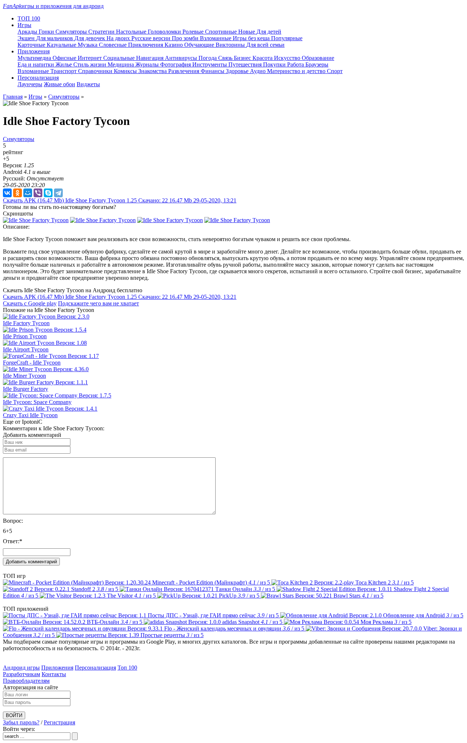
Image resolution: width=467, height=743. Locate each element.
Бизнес (243, 58)
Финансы (213, 71)
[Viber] (38, 192)
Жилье (64, 64)
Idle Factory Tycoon (26, 323)
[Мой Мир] (27, 192)
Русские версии (151, 38)
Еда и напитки (36, 64)
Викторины (231, 45)
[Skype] (48, 192)
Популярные (286, 38)
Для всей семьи (265, 45)
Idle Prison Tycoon (25, 336)
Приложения (57, 667)
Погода (208, 58)
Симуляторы (71, 31)
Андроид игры (21, 667)
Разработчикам (21, 674)
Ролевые (193, 31)
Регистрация (59, 722)
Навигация (150, 58)
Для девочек (90, 38)
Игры (35, 97)
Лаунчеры (30, 84)
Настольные (132, 31)
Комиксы (126, 71)
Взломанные (216, 38)
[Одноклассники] (17, 192)
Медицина (121, 64)
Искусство (288, 58)
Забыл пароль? (21, 722)
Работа (296, 64)
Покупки (275, 64)
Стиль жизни (90, 64)
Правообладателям (26, 681)
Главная (13, 97)
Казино (174, 45)
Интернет (90, 58)
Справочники (96, 71)
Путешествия (245, 64)
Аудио (258, 71)
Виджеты (88, 84)
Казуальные (62, 45)
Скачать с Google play (30, 303)
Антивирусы (181, 58)
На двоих (119, 38)
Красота (263, 58)
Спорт (335, 71)
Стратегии (102, 31)
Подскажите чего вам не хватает (98, 303)
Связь (226, 58)
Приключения (146, 45)
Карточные (32, 45)
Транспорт (64, 71)
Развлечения (184, 71)
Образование (318, 58)
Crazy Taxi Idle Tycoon (30, 415)
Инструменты (210, 64)
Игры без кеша (252, 38)
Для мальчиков (55, 38)
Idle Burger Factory (25, 389)
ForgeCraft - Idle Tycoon (32, 362)
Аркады (28, 31)
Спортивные (221, 31)
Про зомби (186, 38)
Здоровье (238, 71)
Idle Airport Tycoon (26, 349)
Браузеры (316, 64)
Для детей (268, 31)
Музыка (88, 45)
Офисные (65, 58)
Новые (247, 31)
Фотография (176, 64)
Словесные (113, 45)
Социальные (119, 58)
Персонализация (95, 667)
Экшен (27, 38)
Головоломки (165, 31)
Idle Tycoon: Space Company (37, 402)
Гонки (47, 31)
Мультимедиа (35, 58)
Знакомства (153, 71)
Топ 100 (127, 667)
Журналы (147, 64)
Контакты (54, 674)
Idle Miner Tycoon (24, 376)
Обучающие (200, 45)
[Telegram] (58, 192)
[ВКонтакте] (7, 192)
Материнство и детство (297, 71)
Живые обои (59, 84)
